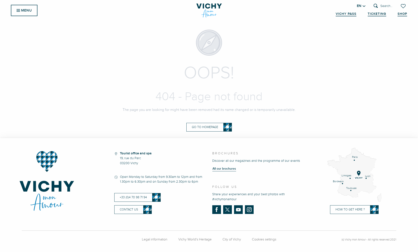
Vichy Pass (346, 14)
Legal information (154, 239)
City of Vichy (231, 239)
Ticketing (377, 14)
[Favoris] (403, 6)
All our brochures (224, 168)
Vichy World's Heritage (195, 239)
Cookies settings (264, 239)
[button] (383, 6)
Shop (402, 14)
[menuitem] (209, 10)
